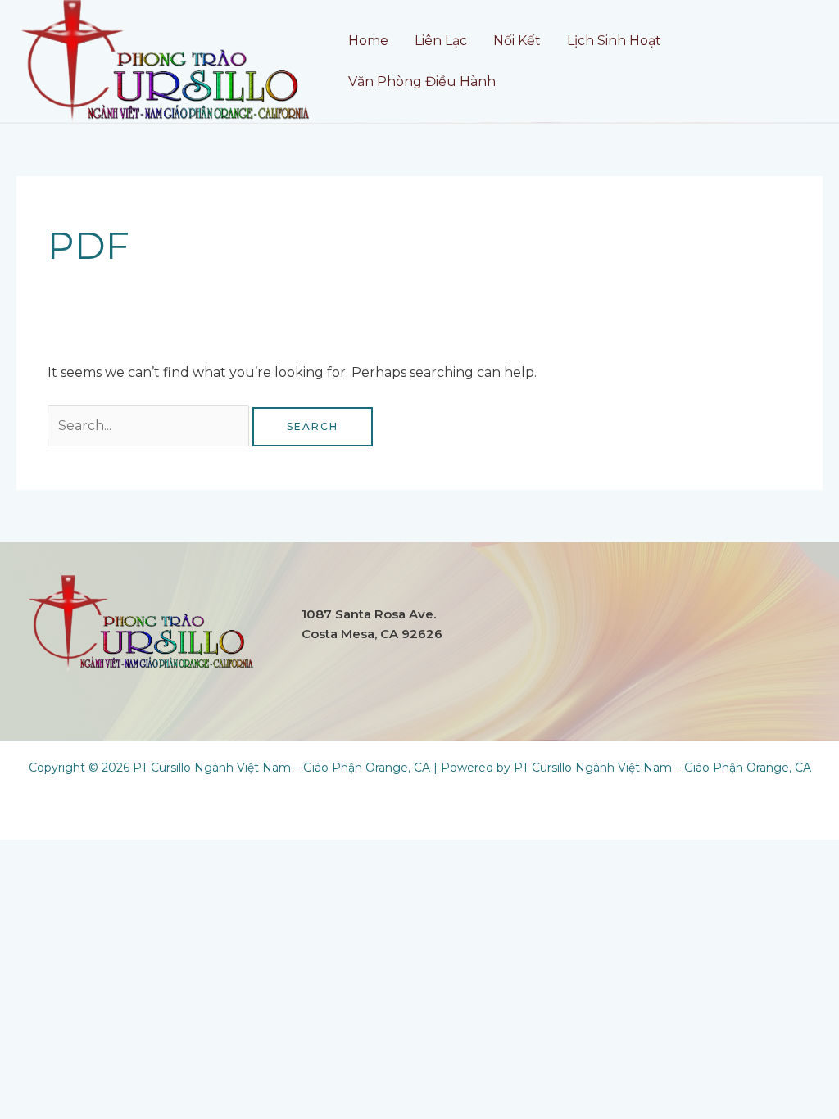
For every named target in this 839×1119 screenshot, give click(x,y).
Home (368, 40)
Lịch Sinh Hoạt (614, 40)
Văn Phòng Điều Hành (422, 81)
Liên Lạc (441, 40)
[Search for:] (150, 425)
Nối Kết (517, 40)
